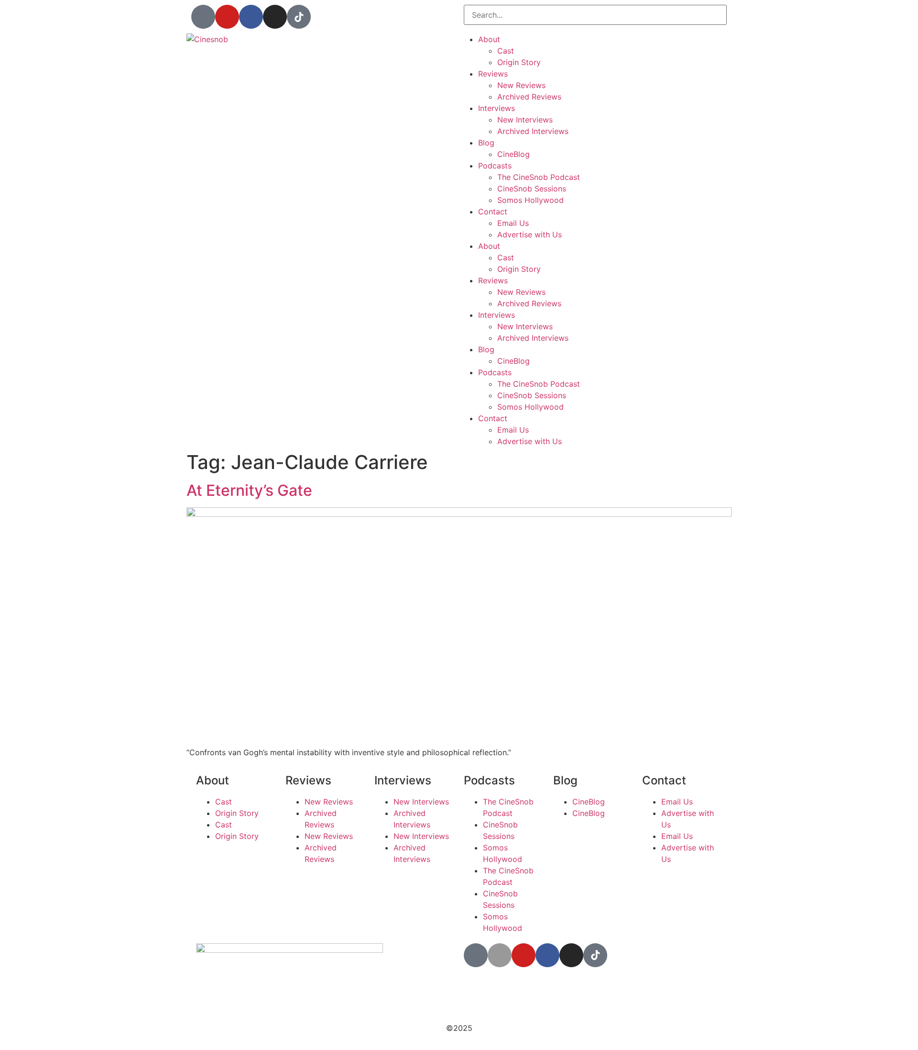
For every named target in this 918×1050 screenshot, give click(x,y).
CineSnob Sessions (531, 188)
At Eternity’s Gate (249, 490)
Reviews (493, 73)
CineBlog (513, 154)
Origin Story (519, 62)
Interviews (496, 108)
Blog (486, 142)
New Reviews (521, 85)
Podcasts (495, 165)
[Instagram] (275, 17)
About (489, 39)
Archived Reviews (529, 96)
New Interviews (525, 119)
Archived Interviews (532, 131)
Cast (505, 51)
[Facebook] (251, 17)
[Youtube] (227, 17)
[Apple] (500, 955)
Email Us (513, 223)
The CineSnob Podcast (538, 177)
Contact (492, 211)
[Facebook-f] (547, 955)
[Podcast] (203, 17)
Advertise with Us (529, 234)
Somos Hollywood (530, 200)
